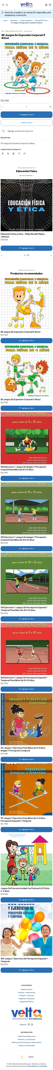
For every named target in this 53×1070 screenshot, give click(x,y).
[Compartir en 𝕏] (8, 154)
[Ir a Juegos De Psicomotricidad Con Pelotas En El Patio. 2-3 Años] (26, 860)
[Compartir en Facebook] (3, 154)
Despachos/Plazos (27, 1002)
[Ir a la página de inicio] (26, 5)
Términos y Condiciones (26, 1039)
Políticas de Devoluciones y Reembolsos (26, 1042)
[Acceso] (46, 5)
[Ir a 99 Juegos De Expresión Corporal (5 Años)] (26, 303)
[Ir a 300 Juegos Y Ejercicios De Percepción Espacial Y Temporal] (26, 930)
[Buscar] (6, 5)
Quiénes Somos (26, 989)
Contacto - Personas (26, 995)
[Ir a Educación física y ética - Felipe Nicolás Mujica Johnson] (26, 205)
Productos (13, 20)
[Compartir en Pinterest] (19, 154)
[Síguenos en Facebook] (32, 1024)
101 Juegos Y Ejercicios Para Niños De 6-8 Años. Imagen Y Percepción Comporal (23, 749)
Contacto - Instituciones (26, 992)
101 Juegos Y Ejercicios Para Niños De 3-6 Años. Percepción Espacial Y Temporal (23, 819)
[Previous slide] (3, 255)
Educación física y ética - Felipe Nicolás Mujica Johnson (23, 235)
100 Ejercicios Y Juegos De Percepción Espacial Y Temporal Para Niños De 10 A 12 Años (24, 608)
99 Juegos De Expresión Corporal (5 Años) (20, 331)
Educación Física (41, 20)
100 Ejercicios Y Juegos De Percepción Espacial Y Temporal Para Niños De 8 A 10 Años (24, 678)
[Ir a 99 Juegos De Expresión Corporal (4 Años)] (26, 371)
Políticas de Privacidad (26, 1046)
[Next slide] (50, 255)
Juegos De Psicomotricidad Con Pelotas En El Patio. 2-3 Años (25, 889)
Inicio (5, 20)
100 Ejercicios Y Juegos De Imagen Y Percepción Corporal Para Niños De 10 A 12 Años (23, 538)
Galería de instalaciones (26, 1036)
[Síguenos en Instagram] (29, 1024)
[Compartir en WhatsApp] (14, 154)
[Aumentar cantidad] (50, 107)
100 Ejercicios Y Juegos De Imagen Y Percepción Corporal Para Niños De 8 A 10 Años (23, 468)
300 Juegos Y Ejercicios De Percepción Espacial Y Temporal (24, 959)
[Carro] (50, 5)
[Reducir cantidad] (3, 107)
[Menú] (3, 5)
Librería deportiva (26, 20)
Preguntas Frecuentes (26, 999)
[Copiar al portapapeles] (24, 154)
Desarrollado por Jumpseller (37, 1066)
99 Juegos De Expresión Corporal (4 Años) (20, 399)
